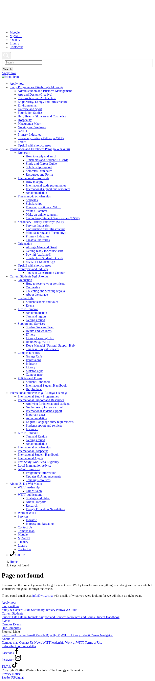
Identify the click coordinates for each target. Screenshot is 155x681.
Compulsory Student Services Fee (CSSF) (53, 218)
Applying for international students (48, 403)
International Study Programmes (38, 396)
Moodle (15, 32)
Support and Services (31, 323)
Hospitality (25, 120)
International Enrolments (33, 178)
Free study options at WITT (43, 207)
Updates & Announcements (43, 476)
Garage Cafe (34, 356)
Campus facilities (29, 352)
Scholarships (34, 203)
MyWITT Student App (40, 262)
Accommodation (36, 192)
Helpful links (34, 389)
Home (14, 561)
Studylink (32, 200)
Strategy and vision (38, 498)
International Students (38, 392)
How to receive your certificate (45, 283)
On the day (33, 287)
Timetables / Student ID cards (44, 258)
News (38, 642)
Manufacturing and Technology (46, 232)
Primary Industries (29, 134)
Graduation (25, 280)
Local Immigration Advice (34, 465)
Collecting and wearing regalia (45, 291)
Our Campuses (11, 628)
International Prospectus (33, 451)
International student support (44, 411)
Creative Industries (38, 240)
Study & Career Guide (16, 609)
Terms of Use (93, 642)
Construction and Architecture (37, 98)
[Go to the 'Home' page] (47, 25)
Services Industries (38, 225)
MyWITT (16, 36)
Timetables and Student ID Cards (47, 160)
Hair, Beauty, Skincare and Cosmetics (42, 116)
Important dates (35, 414)
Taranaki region (36, 316)
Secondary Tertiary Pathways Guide (54, 609)
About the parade (37, 294)
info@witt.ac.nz (42, 595)
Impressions (33, 360)
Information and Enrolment (40, 149)
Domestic (24, 152)
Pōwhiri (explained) (38, 254)
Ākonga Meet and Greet (41, 247)
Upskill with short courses (34, 145)
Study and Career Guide (41, 163)
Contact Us (25, 527)
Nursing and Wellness (32, 127)
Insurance (32, 429)
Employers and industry (33, 269)
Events (30, 305)
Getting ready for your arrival (44, 407)
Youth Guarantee (36, 211)
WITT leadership (29, 487)
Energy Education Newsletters (45, 509)
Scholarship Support (39, 167)
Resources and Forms (39, 174)
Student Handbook (38, 382)
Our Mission (34, 491)
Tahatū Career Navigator (97, 635)
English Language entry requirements (49, 422)
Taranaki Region (36, 436)
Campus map (34, 374)
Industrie (31, 363)
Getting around (35, 320)
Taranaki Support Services (42, 349)
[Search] (6, 55)
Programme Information (41, 472)
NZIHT (23, 131)
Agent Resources (29, 469)
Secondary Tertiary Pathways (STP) (41, 138)
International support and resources (48, 189)
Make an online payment (41, 214)
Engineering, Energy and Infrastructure (42, 101)
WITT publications (30, 494)
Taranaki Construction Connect (46, 272)
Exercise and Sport (30, 109)
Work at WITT (27, 512)
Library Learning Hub (40, 338)
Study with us (10, 606)
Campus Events (12, 624)
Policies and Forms (30, 378)
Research (32, 505)
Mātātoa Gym (34, 371)
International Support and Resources (41, 400)
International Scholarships (34, 447)
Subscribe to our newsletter (19, 646)
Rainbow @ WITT (38, 342)
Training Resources (38, 480)
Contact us (16, 47)
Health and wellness (38, 331)
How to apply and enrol (41, 156)
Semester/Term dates (39, 171)
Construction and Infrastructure (45, 229)
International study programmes (46, 185)
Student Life (26, 298)
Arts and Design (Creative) (35, 94)
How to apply (34, 181)
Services (23, 516)
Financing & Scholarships (34, 196)
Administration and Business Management (45, 91)
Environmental (27, 105)
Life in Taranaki (28, 309)
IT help (30, 334)
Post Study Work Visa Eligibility (38, 462)
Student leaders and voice (42, 302)
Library (14, 43)
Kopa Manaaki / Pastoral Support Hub (50, 345)
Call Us (20, 555)
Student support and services (44, 425)
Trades (22, 141)
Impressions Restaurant (40, 523)
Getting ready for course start (44, 251)
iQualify (15, 39)
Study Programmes (36, 87)
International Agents (30, 458)
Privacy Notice (11, 674)
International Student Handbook (46, 385)
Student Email (26, 635)
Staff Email (9, 635)
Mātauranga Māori (29, 123)
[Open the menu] (77, 77)
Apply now (9, 602)
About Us (26, 483)
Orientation (25, 243)
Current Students (29, 276)
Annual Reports (36, 502)
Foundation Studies (30, 112)
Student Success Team (40, 327)
